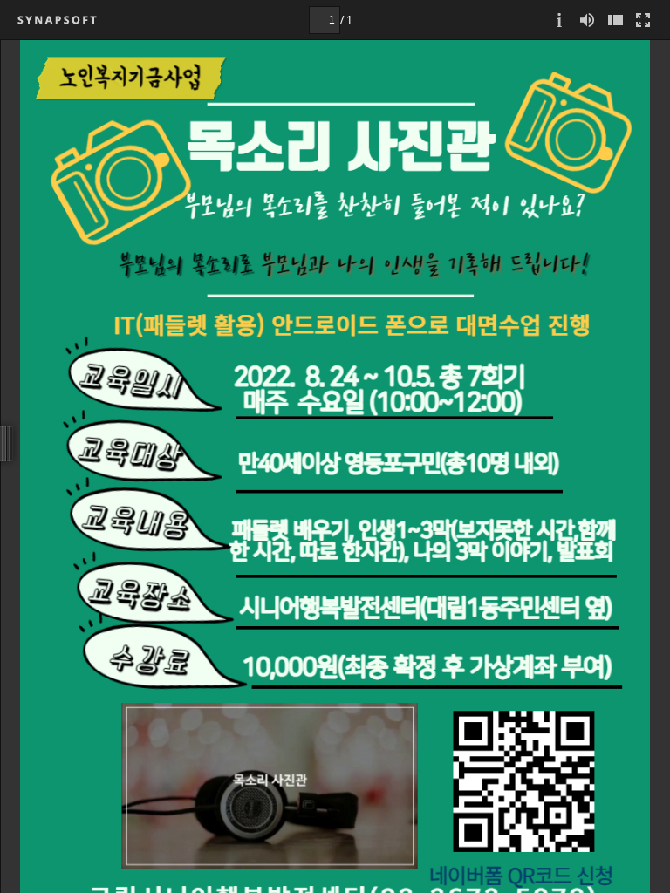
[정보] (559, 19)
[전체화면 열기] (643, 19)
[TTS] (587, 19)
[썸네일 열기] (615, 19)
